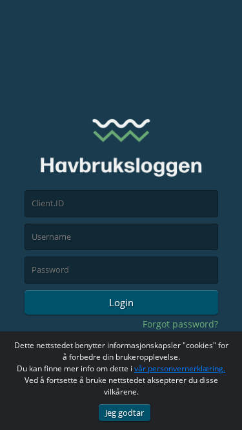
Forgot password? (180, 324)
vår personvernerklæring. (179, 368)
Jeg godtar (124, 412)
